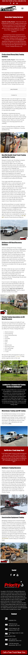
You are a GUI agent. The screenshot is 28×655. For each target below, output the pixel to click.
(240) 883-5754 (22, 1)
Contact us (18, 356)
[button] (14, 89)
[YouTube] (17, 3)
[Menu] (22, 8)
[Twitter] (13, 3)
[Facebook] (10, 3)
